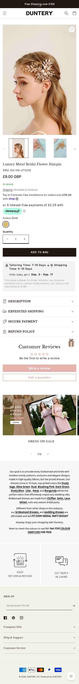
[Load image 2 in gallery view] (39, 148)
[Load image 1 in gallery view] (18, 148)
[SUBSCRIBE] (73, 605)
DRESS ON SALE (41, 441)
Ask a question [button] (39, 377)
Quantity (8, 231)
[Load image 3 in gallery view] (60, 148)
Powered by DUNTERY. (51, 677)
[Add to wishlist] (71, 29)
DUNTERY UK (33, 677)
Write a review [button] (39, 368)
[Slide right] (75, 149)
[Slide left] (4, 149)
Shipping (7, 189)
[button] (5, 13)
